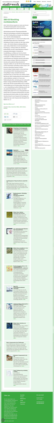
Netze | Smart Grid (19, 12)
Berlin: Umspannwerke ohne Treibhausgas (15, 342)
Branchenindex (6, 8)
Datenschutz (22, 402)
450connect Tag (41, 91)
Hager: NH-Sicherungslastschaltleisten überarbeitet (19, 287)
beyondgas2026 (42, 68)
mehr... (18, 145)
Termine (26, 8)
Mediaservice (23, 398)
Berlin (24, 106)
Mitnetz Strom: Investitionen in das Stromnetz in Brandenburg (20, 249)
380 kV (21, 106)
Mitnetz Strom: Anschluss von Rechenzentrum (19, 324)
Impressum (22, 404)
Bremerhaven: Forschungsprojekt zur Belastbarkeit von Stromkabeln (20, 129)
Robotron (40, 45)
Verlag (21, 400)
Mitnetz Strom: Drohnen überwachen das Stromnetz (19, 213)
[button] (8, 114)
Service (19, 8)
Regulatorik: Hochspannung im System (18, 151)
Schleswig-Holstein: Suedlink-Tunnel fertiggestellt (17, 168)
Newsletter (32, 8)
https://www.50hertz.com (9, 104)
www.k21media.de (40, 403)
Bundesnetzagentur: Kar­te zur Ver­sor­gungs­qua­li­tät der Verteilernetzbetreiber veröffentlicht (20, 267)
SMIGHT (40, 51)
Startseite (13, 12)
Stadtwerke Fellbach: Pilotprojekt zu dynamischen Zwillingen (20, 304)
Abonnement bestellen (40, 60)
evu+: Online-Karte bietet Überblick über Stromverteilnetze (20, 229)
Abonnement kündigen (40, 62)
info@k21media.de (40, 401)
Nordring (5, 108)
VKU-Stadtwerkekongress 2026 (44, 85)
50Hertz (17, 106)
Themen (12, 8)
